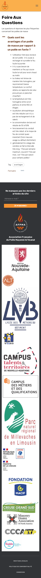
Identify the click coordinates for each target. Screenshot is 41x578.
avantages (18, 165)
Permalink (12, 171)
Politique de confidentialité (20, 566)
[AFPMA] (6, 5)
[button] (20, 43)
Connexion (20, 572)
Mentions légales (20, 561)
